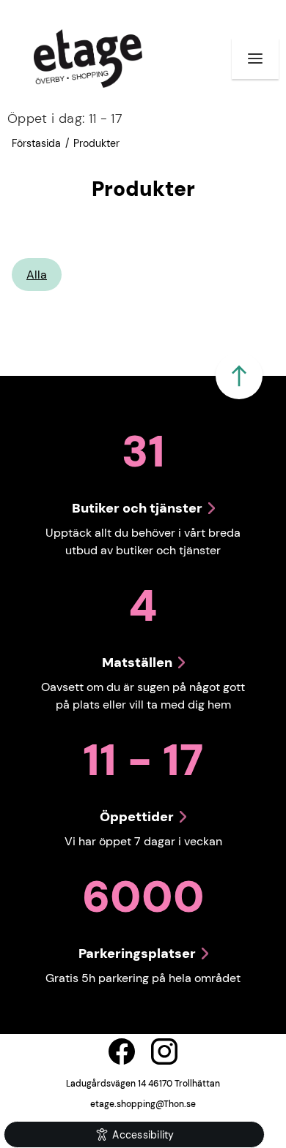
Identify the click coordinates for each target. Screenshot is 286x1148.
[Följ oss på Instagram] (164, 1051)
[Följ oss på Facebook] (121, 1051)
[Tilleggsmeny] (255, 58)
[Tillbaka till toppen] (239, 375)
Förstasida (36, 143)
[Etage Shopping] (88, 58)
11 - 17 (64, 118)
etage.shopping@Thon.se (143, 1104)
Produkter (96, 143)
